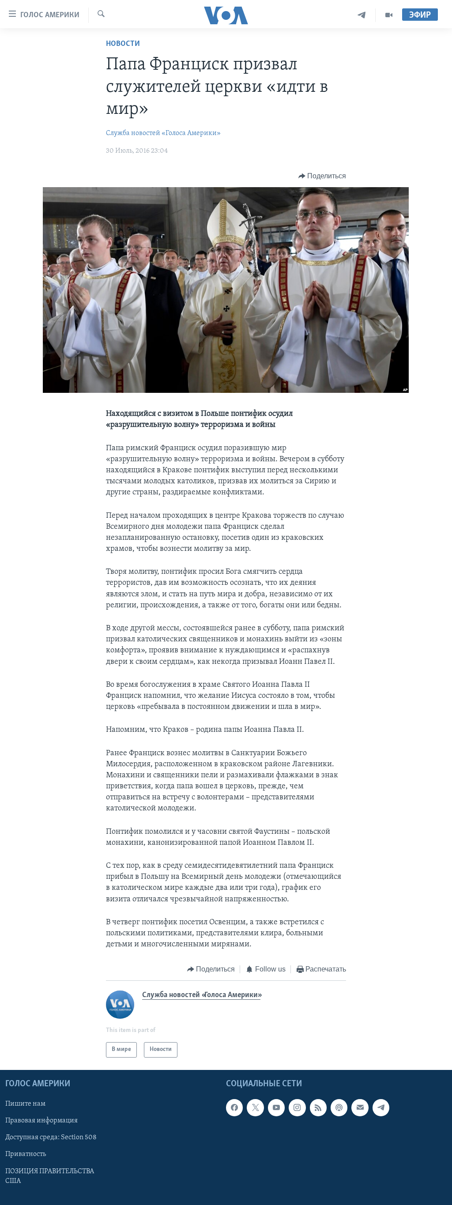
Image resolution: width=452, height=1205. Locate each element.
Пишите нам (25, 1103)
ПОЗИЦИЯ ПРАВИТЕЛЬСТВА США (49, 1175)
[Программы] (389, 15)
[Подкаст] (339, 1107)
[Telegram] (362, 15)
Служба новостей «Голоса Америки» (163, 133)
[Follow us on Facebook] (234, 1107)
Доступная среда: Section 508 (51, 1137)
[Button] (322, 176)
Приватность (25, 1154)
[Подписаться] (359, 1107)
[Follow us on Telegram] (381, 1107)
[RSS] (318, 1107)
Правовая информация (41, 1120)
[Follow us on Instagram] (297, 1107)
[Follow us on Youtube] (276, 1107)
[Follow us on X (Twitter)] (255, 1107)
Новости (123, 44)
